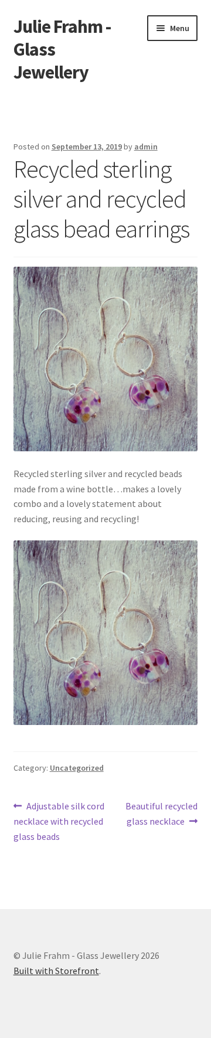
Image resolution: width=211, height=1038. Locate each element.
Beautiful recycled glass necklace (161, 813)
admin (146, 146)
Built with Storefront (56, 970)
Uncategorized (77, 768)
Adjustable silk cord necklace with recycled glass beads (59, 820)
